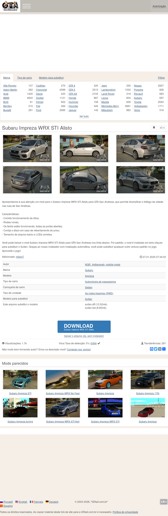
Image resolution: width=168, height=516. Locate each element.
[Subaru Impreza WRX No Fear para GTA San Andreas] (63, 379)
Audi (5, 93)
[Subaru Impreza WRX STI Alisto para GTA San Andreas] (27, 148)
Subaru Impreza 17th (147, 393)
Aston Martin (10, 89)
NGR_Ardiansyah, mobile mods (102, 264)
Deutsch (53, 501)
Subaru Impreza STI (20, 393)
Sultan (88, 299)
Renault (138, 93)
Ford (38, 110)
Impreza (89, 276)
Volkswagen (141, 106)
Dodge (40, 97)
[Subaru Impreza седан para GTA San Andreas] (105, 379)
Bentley (7, 106)
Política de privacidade (125, 512)
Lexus (104, 97)
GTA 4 (72, 85)
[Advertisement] (84, 42)
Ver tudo (84, 116)
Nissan (138, 85)
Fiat (38, 106)
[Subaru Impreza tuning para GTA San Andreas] (20, 407)
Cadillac (40, 85)
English (23, 501)
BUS (5, 102)
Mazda (105, 102)
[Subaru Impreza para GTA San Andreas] (148, 407)
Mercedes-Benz (110, 106)
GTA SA (73, 93)
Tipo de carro (24, 77)
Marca (6, 77)
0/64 (93, 343)
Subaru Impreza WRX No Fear (63, 393)
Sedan (88, 287)
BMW (6, 97)
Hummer (73, 102)
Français (38, 501)
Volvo (137, 110)
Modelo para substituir (51, 77)
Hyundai (73, 106)
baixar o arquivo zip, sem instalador (84, 336)
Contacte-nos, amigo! (79, 349)
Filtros (161, 77)
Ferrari (39, 102)
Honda (72, 97)
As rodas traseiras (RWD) (99, 293)
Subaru (138, 97)
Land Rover (108, 93)
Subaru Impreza (105, 393)
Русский (8, 501)
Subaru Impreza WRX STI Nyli (62, 421)
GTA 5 (72, 89)
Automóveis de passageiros (100, 282)
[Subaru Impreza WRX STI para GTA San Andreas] (105, 407)
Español (8, 505)
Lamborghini (108, 89)
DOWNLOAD (79, 326)
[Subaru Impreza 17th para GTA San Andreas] (148, 379)
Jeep (104, 85)
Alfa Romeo (9, 85)
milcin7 (20, 256)
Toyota (137, 102)
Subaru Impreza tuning (20, 421)
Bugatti (7, 110)
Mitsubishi (107, 110)
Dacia (39, 93)
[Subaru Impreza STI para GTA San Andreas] (20, 379)
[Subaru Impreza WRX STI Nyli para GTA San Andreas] (63, 407)
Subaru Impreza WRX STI (105, 421)
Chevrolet (41, 89)
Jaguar (72, 110)
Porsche (138, 89)
